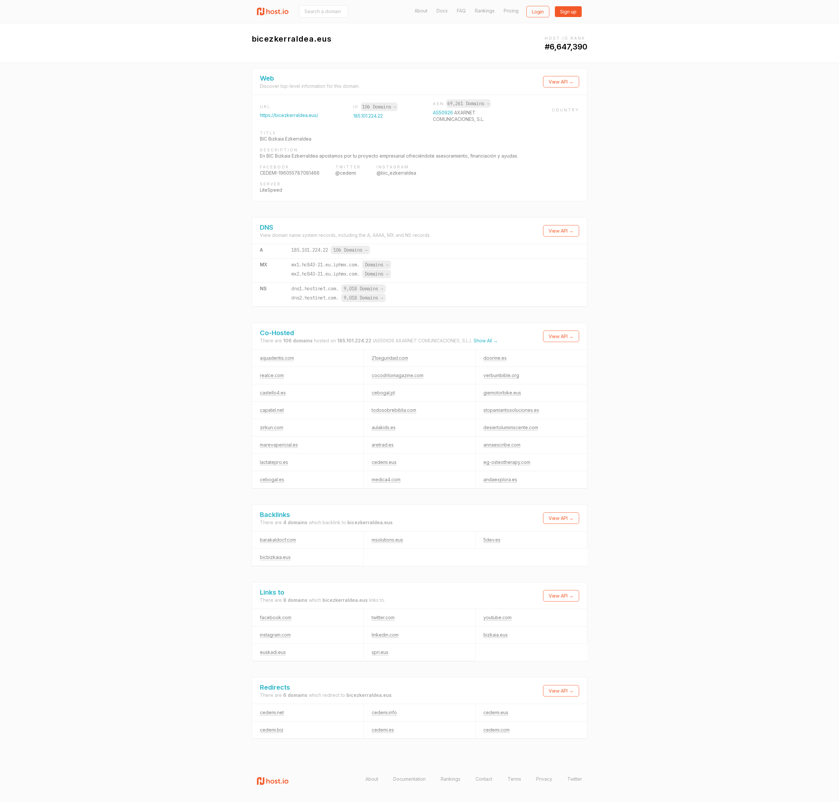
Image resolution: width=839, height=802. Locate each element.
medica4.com (386, 479)
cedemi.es (383, 730)
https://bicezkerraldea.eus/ (289, 115)
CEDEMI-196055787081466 (290, 173)
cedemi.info (384, 712)
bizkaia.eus (495, 635)
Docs (442, 10)
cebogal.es (272, 479)
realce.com (272, 375)
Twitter (574, 779)
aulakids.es (384, 427)
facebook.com (275, 617)
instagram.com (275, 635)
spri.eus (380, 652)
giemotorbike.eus (502, 392)
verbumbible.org (501, 375)
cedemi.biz (271, 730)
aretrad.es (383, 445)
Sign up (568, 11)
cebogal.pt (383, 392)
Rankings (485, 10)
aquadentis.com (277, 358)
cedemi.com (496, 730)
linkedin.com (385, 635)
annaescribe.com (501, 445)
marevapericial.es (279, 445)
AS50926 (443, 112)
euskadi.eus (273, 652)
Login (538, 11)
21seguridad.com (390, 358)
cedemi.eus (384, 462)
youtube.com (497, 617)
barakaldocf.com (278, 540)
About (421, 10)
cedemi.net (272, 712)
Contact (484, 779)
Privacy (544, 779)
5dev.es (491, 540)
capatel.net (272, 410)
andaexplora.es (500, 479)
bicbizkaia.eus (275, 557)
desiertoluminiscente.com (510, 427)
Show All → (486, 340)
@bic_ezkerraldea (396, 173)
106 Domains (379, 107)
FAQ (461, 10)
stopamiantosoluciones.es (511, 410)
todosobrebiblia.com (394, 410)
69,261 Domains (468, 103)
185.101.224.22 (368, 116)
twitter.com (383, 617)
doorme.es (495, 358)
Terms (514, 779)
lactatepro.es (274, 462)
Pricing (511, 10)
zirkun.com (271, 427)
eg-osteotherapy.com (506, 462)
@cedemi (345, 173)
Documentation (409, 779)
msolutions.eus (387, 540)
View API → (561, 82)
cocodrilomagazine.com (397, 375)
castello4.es (273, 392)
